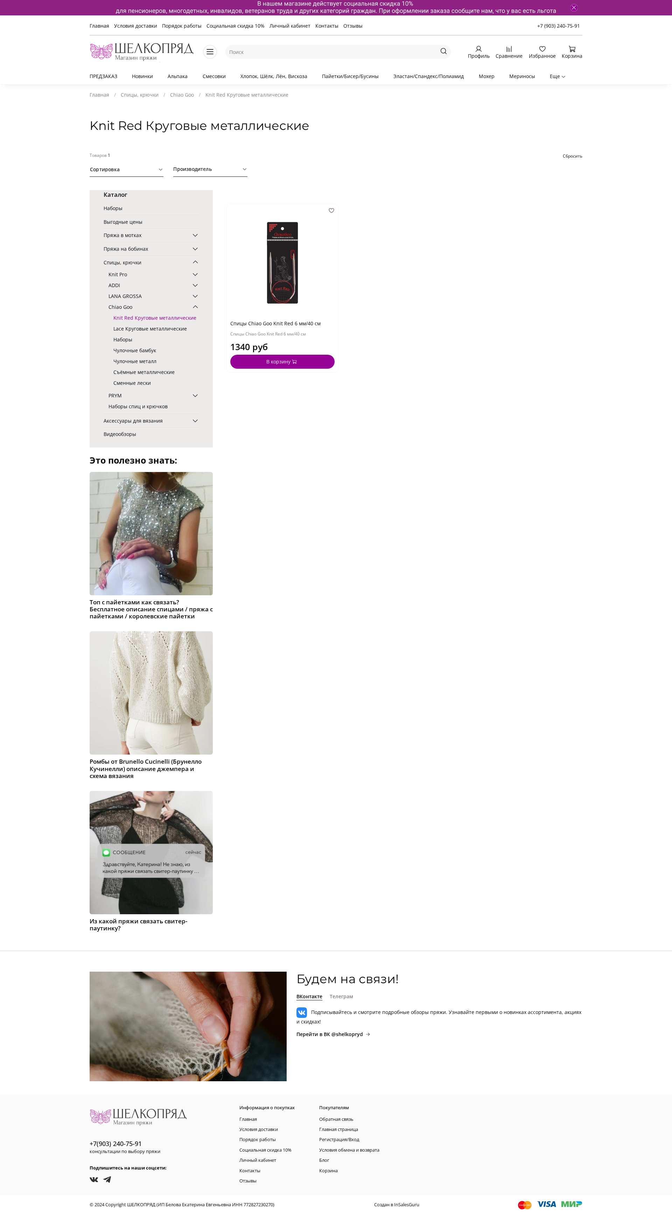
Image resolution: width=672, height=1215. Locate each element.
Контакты (326, 25)
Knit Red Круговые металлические (154, 317)
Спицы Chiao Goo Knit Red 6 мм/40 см (275, 323)
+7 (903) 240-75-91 (558, 25)
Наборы (113, 208)
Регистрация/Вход (339, 1140)
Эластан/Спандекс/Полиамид (428, 76)
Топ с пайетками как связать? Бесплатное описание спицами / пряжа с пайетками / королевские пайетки (151, 609)
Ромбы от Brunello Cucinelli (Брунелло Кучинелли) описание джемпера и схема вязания (146, 768)
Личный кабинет (290, 25)
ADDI (114, 285)
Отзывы (353, 25)
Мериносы (522, 76)
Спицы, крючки (140, 94)
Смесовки (214, 76)
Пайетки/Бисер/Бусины (350, 76)
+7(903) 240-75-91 (116, 1143)
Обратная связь (336, 1119)
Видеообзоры (120, 434)
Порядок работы (182, 25)
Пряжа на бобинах (126, 248)
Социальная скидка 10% (235, 25)
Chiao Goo (182, 94)
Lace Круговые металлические (150, 328)
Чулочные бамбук (134, 350)
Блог (324, 1160)
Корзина (328, 1171)
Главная (99, 25)
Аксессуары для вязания (133, 420)
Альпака (178, 76)
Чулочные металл (134, 361)
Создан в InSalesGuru (396, 1205)
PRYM (115, 395)
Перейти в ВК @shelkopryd (329, 1034)
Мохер (487, 76)
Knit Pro (117, 274)
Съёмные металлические (144, 372)
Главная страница (338, 1129)
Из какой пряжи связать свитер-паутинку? (138, 924)
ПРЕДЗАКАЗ (103, 76)
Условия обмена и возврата (349, 1150)
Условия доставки (135, 25)
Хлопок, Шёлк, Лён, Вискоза (273, 76)
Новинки (142, 76)
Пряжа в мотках (122, 235)
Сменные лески (132, 383)
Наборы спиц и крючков (138, 406)
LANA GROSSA (125, 296)
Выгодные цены (123, 221)
